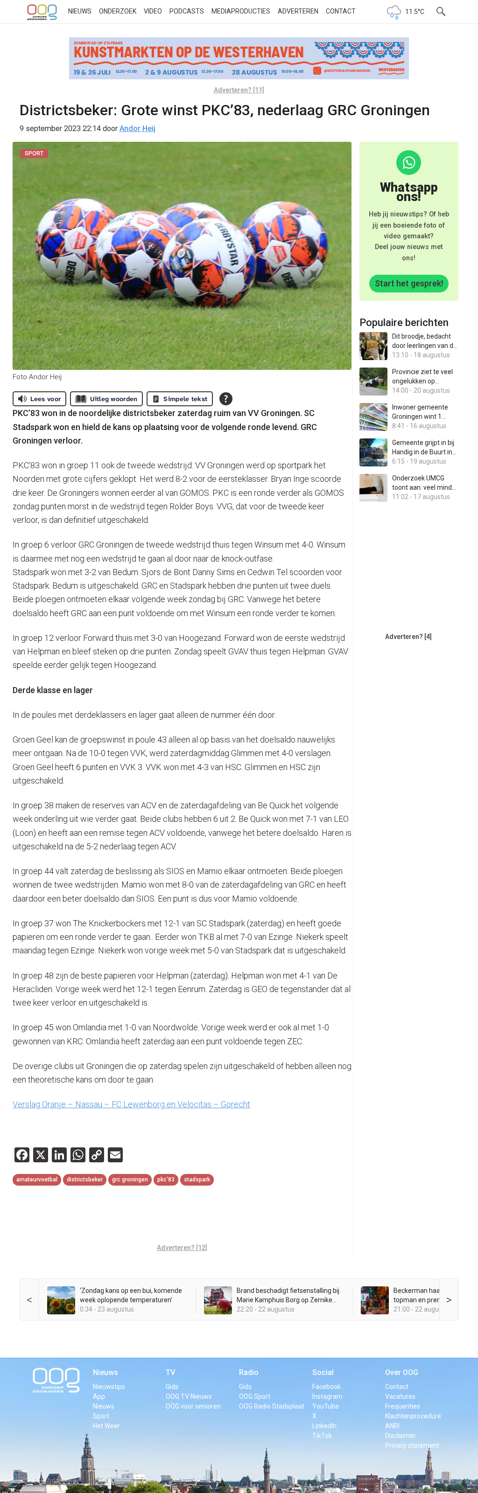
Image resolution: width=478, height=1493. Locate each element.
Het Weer (106, 1426)
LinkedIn (324, 1426)
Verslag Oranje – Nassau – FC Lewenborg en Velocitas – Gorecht (131, 1104)
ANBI (392, 1426)
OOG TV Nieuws (189, 1396)
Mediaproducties (240, 11)
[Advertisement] (182, 1216)
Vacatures (400, 1396)
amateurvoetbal (36, 1179)
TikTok (322, 1435)
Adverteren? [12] (182, 1247)
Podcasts (186, 11)
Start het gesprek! (409, 283)
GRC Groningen (130, 1179)
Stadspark (197, 1179)
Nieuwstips (109, 1386)
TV (170, 1372)
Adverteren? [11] (239, 90)
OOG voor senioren (193, 1406)
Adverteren (298, 11)
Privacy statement (412, 1445)
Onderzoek (117, 11)
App (99, 1396)
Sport (101, 1416)
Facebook (326, 1386)
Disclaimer (400, 1435)
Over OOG (401, 1372)
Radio (249, 1372)
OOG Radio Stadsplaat (271, 1406)
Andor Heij (137, 128)
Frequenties (402, 1406)
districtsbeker (85, 1179)
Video (153, 11)
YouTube (325, 1406)
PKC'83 (166, 1179)
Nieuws (79, 11)
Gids (172, 1386)
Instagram (327, 1396)
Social (323, 1372)
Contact (341, 11)
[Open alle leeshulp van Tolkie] (225, 398)
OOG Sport (254, 1396)
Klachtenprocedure (413, 1416)
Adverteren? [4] (408, 636)
